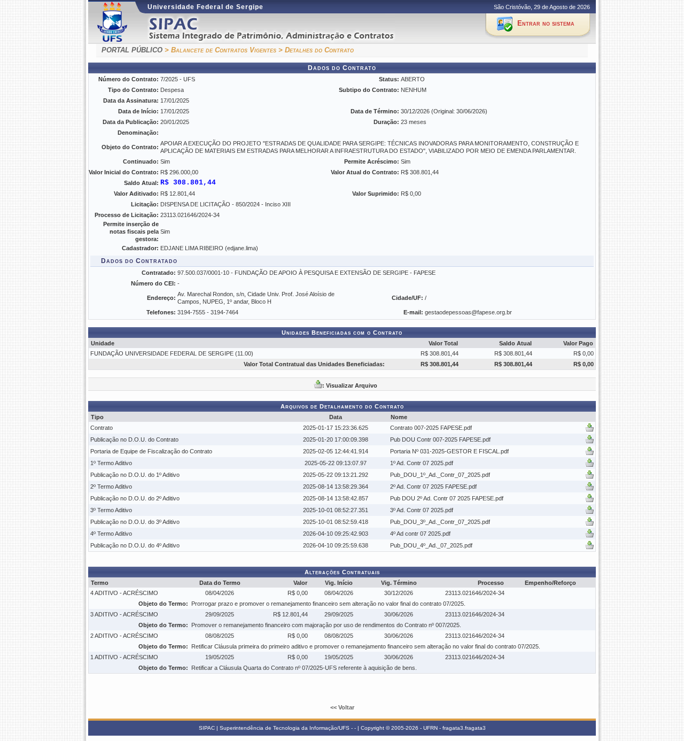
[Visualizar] (589, 430)
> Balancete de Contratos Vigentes (220, 50)
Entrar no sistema (545, 23)
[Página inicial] (285, 28)
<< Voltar (342, 707)
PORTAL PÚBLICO (132, 50)
